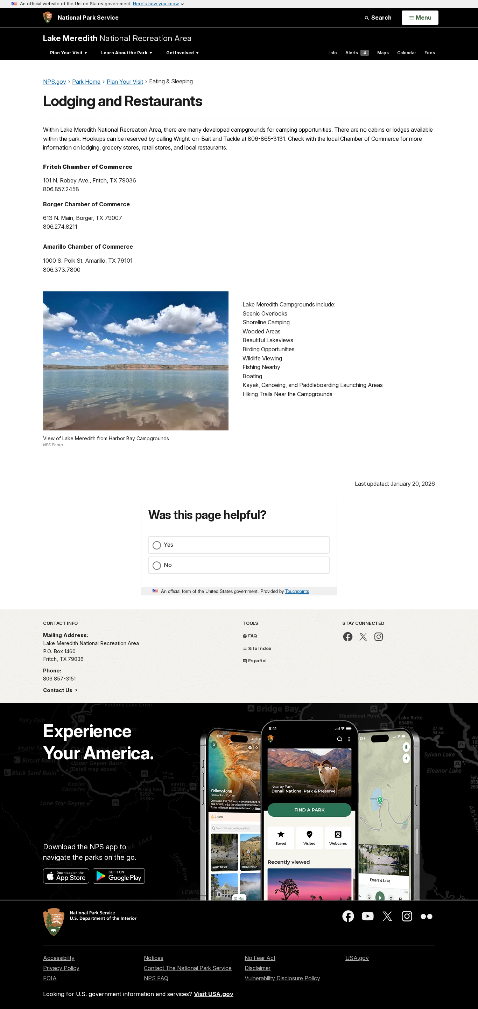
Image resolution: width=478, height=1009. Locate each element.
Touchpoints (297, 591)
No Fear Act (260, 957)
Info (333, 52)
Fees (429, 52)
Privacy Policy (61, 968)
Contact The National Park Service (188, 968)
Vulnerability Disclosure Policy (282, 978)
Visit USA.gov (213, 993)
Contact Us (58, 690)
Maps (383, 52)
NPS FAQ (156, 978)
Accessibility (59, 957)
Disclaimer (257, 968)
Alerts (355, 52)
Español (257, 660)
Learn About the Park (124, 52)
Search (381, 17)
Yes (168, 544)
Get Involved (180, 52)
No (168, 564)
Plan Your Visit (66, 52)
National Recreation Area (117, 38)
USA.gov (357, 957)
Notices (153, 957)
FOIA (50, 978)
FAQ (252, 635)
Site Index (259, 648)
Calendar (406, 52)
